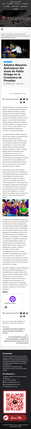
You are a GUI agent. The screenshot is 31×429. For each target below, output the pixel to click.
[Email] (6, 307)
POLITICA (17, 3)
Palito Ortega (18, 323)
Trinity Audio (17, 93)
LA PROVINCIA (8, 61)
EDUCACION (23, 6)
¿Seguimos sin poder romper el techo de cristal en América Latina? (13, 330)
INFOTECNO (15, 6)
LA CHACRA (25, 3)
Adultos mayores (11, 321)
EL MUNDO (7, 6)
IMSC (19, 426)
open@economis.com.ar (10, 386)
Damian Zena (10, 83)
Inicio (3, 3)
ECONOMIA (10, 3)
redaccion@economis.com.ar (12, 382)
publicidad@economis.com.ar (12, 384)
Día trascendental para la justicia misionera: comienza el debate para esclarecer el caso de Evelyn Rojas (16, 339)
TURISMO (15, 8)
